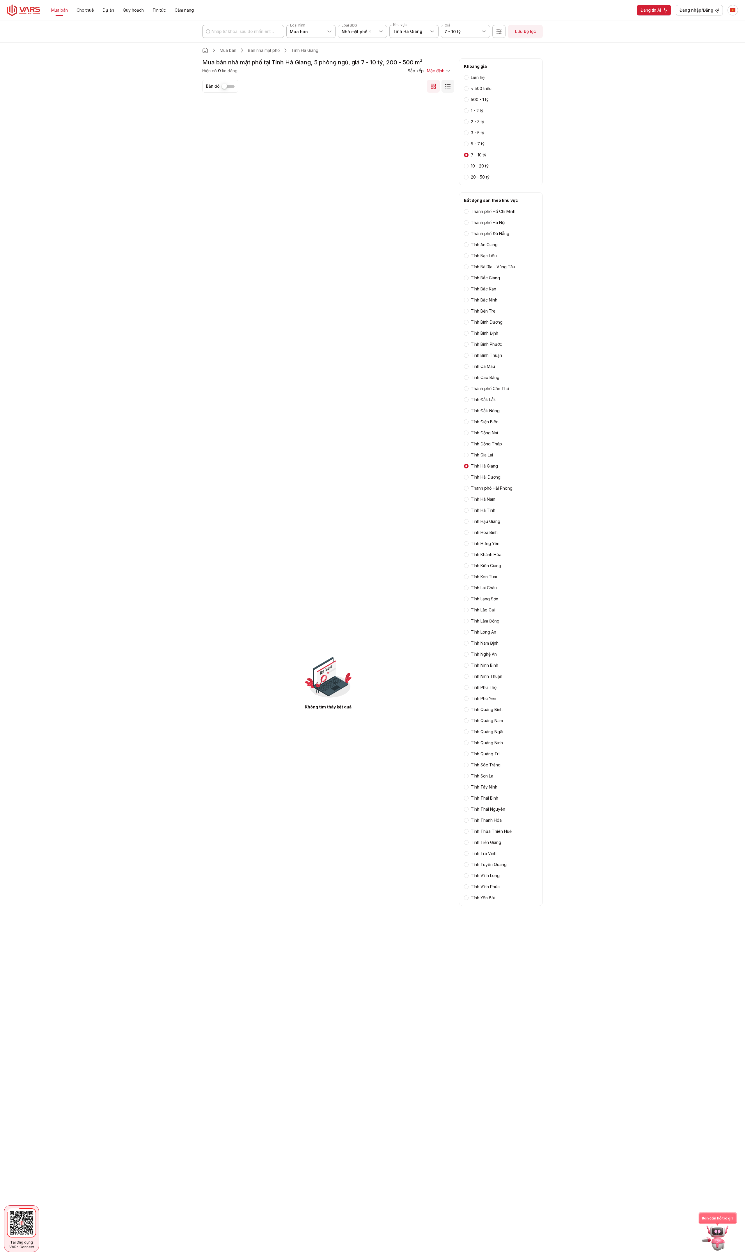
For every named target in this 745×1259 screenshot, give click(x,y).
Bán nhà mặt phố (264, 50)
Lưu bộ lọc (525, 31)
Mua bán (228, 50)
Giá (447, 25)
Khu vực (400, 24)
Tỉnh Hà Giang (304, 50)
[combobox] (373, 31)
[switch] (228, 86)
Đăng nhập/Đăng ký (699, 10)
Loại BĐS (349, 25)
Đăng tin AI (651, 10)
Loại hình (297, 25)
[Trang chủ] (205, 50)
